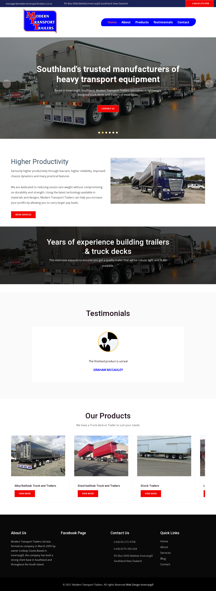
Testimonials (163, 22)
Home (112, 22)
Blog (163, 558)
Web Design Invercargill (139, 584)
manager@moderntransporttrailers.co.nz (29, 3)
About (126, 22)
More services (23, 214)
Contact (183, 22)
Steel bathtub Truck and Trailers (36, 485)
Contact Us (108, 108)
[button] (99, 132)
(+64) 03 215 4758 (200, 3)
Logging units (149, 485)
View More (25, 493)
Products (142, 22)
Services (165, 553)
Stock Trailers (87, 485)
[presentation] (7, 84)
